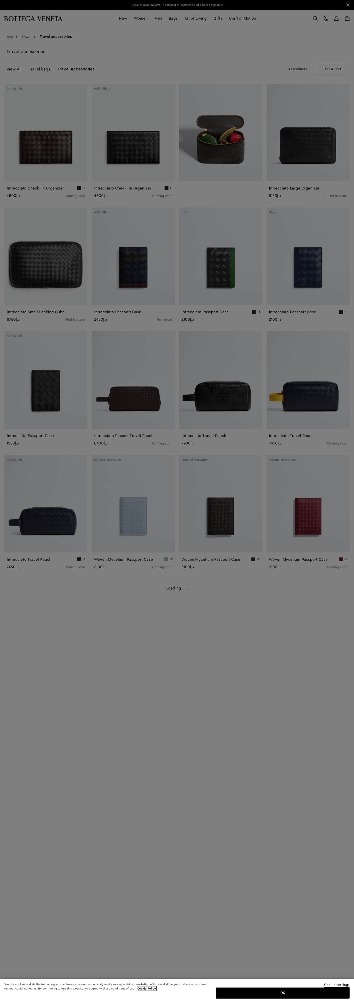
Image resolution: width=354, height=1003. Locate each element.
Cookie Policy (146, 989)
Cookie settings (337, 985)
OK (282, 993)
